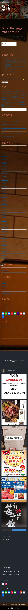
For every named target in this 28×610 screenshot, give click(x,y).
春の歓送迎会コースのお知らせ (14, 61)
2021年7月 (4, 210)
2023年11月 (4, 176)
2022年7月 (4, 190)
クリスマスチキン (9, 93)
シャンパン (22, 93)
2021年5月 (4, 217)
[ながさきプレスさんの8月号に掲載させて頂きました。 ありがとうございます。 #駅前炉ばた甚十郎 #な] (14, 412)
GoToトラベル (4, 91)
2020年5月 (4, 238)
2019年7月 (4, 258)
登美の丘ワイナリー (12, 102)
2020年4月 (4, 241)
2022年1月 (4, 200)
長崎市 (14, 105)
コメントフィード (5, 289)
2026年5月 (4, 156)
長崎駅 (17, 105)
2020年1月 (4, 245)
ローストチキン (16, 95)
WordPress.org (5, 293)
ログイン (3, 283)
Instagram (9, 91)
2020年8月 (4, 231)
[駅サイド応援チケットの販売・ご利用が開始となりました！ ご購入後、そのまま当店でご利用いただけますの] (14, 463)
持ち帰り (9, 99)
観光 (7, 105)
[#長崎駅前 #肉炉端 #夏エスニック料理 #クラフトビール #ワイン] (14, 438)
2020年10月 (4, 228)
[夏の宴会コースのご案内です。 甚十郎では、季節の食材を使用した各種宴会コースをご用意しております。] (14, 489)
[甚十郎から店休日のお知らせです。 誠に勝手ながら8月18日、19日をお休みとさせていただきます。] (14, 386)
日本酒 (17, 99)
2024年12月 (4, 173)
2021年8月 (4, 207)
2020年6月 (4, 234)
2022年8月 (4, 187)
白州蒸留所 (19, 102)
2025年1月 (4, 169)
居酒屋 (15, 97)
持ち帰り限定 (13, 99)
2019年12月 (4, 248)
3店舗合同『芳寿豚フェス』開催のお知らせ (12, 133)
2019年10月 (4, 255)
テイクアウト (10, 95)
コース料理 (18, 93)
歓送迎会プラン (22, 99)
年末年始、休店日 (21, 97)
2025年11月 (4, 163)
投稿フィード (4, 286)
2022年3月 (4, 193)
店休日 (4, 99)
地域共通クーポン (8, 97)
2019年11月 (4, 251)
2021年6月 (4, 214)
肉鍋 (5, 105)
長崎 (12, 105)
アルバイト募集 (15, 91)
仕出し (21, 95)
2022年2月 (4, 197)
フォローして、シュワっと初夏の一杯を (16, 59)
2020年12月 (4, 224)
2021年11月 (4, 204)
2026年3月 (4, 159)
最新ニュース (4, 270)
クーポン (14, 93)
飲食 (12, 106)
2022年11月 (4, 183)
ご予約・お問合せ (14, 608)
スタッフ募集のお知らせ (12, 70)
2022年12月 (4, 180)
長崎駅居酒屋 (8, 106)
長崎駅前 (22, 105)
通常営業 (9, 105)
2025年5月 (4, 166)
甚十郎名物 (7, 102)
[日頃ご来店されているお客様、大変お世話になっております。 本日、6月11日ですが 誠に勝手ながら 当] (14, 515)
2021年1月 (4, 221)
